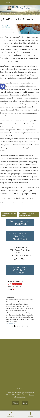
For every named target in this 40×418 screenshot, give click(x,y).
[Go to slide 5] (22, 326)
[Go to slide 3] (17, 326)
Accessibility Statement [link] (20, 389)
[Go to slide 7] (27, 326)
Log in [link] (25, 403)
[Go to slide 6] (25, 326)
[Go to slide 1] (12, 326)
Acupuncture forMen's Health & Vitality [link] (20, 270)
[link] (2, 86)
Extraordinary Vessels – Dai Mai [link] (9, 214)
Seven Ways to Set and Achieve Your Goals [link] (26, 214)
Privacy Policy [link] (21, 397)
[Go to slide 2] (15, 326)
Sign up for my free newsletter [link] (20, 222)
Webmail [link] (15, 403)
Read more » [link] (11, 324)
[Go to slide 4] (20, 326)
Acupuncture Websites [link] (13, 393)
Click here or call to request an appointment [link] (20, 236)
